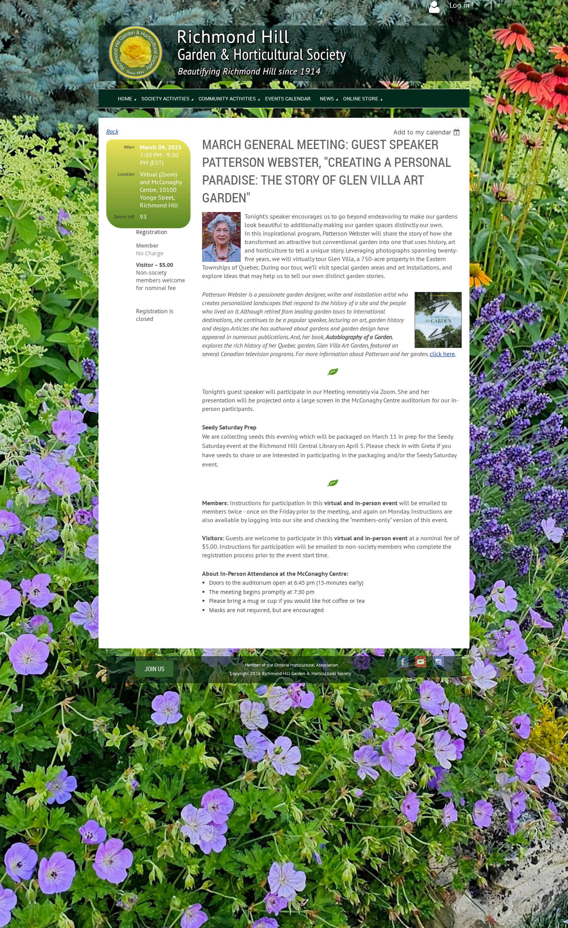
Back (112, 131)
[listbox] (427, 132)
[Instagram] (438, 661)
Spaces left (124, 216)
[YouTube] (420, 661)
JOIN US (155, 669)
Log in (459, 5)
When (129, 147)
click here (442, 354)
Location (126, 174)
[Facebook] (402, 661)
